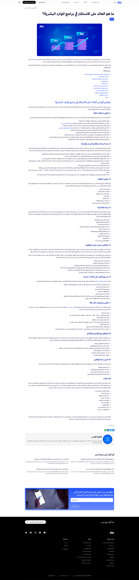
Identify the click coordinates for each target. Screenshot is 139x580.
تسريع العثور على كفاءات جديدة (100, 88)
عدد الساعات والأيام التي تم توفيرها (100, 79)
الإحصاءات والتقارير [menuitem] (110, 565)
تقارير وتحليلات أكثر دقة (102, 90)
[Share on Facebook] (113, 430)
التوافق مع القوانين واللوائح (101, 92)
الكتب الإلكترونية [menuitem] (87, 548)
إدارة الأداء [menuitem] (112, 557)
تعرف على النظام (95, 2)
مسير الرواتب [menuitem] (111, 545)
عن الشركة (77, 2)
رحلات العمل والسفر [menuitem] (110, 560)
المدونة (114, 2)
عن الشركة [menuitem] (65, 539)
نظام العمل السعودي (51, 158)
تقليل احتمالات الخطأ (103, 76)
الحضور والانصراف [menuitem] (110, 548)
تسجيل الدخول (42, 2)
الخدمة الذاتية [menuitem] (111, 551)
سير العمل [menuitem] (112, 563)
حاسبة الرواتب (68, 123)
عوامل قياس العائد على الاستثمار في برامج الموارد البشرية (96, 74)
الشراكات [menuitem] (66, 545)
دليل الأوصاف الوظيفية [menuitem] (86, 560)
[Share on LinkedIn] (108, 430)
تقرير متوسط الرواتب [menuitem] (86, 551)
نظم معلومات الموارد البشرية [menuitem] (108, 542)
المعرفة (85, 2)
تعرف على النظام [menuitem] (110, 539)
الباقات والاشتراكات (65, 2)
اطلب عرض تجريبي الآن (29, 2)
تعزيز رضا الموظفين (103, 95)
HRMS (111, 19)
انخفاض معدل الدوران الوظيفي (100, 86)
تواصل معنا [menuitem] (65, 549)
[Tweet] (111, 430)
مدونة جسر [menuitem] (88, 545)
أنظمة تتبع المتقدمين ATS (101, 281)
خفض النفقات (104, 81)
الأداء (106, 97)
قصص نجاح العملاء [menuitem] (87, 542)
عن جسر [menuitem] (66, 542)
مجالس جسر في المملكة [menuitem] (86, 563)
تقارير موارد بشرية (70, 307)
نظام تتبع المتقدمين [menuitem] (110, 554)
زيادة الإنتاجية (104, 83)
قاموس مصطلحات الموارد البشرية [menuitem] (84, 557)
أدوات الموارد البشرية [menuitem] (87, 554)
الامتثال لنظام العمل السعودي (66, 128)
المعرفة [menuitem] (89, 539)
